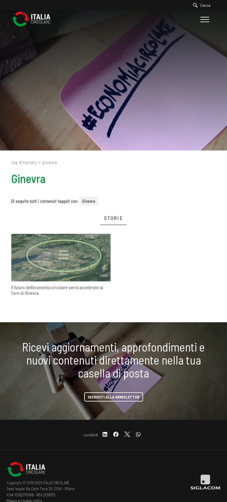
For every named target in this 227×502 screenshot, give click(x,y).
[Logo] (34, 19)
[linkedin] (105, 435)
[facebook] (116, 435)
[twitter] (127, 435)
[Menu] (204, 19)
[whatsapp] (138, 435)
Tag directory (24, 162)
